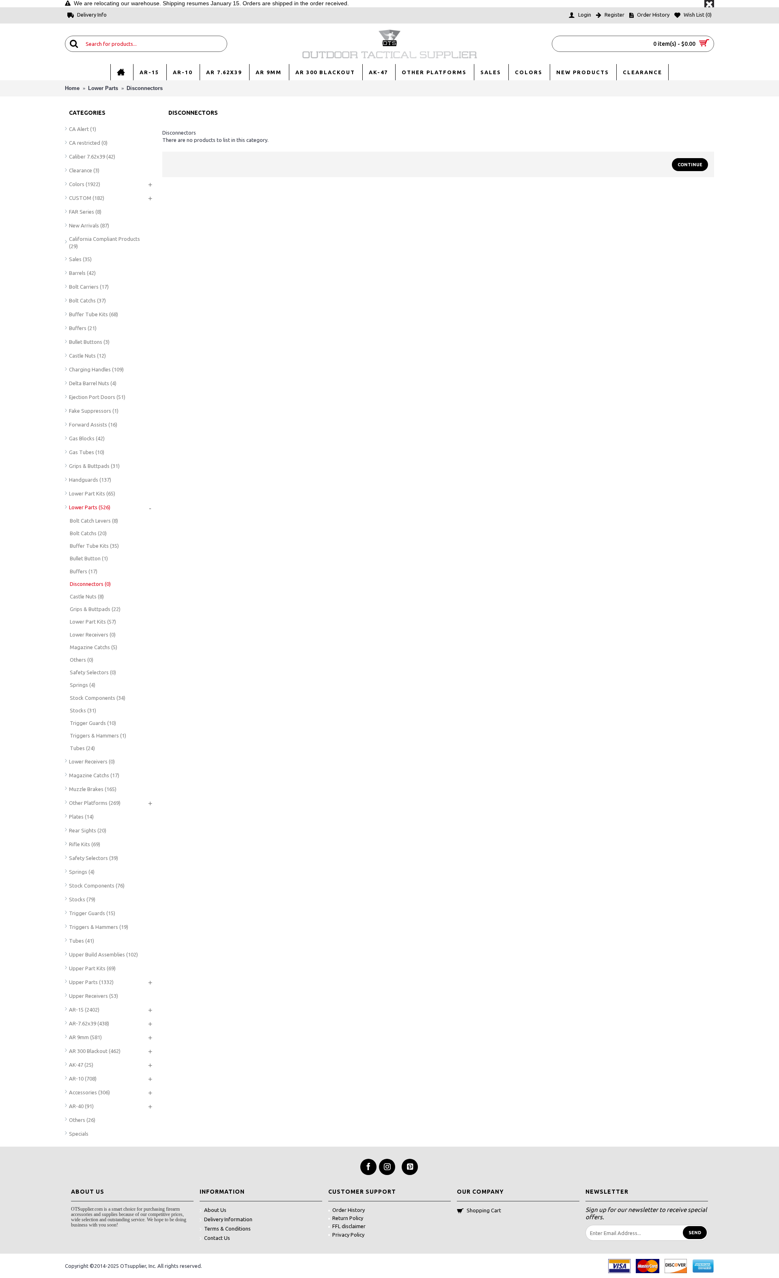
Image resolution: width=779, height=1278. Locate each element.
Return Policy (347, 1218)
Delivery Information (228, 1219)
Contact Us (217, 1238)
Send (695, 1232)
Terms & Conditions (227, 1228)
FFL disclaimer (349, 1226)
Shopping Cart (484, 1210)
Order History (348, 1210)
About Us (215, 1210)
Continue (690, 164)
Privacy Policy (348, 1234)
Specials (78, 1133)
